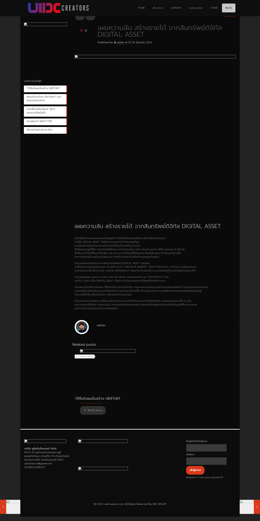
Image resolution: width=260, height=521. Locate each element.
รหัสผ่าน (190, 454)
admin (120, 42)
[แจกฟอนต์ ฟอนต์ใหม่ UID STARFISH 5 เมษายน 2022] (10, 507)
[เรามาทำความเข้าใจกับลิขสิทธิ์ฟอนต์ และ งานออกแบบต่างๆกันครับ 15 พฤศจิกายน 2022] (250, 507)
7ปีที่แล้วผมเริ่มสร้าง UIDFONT (98, 398)
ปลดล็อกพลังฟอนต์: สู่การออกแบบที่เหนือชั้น (41, 111)
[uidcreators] (58, 8)
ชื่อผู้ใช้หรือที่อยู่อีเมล (196, 441)
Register (191, 477)
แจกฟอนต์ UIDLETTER (39, 121)
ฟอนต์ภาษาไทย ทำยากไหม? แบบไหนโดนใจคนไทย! (44, 98)
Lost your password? (211, 477)
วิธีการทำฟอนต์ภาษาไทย (39, 130)
